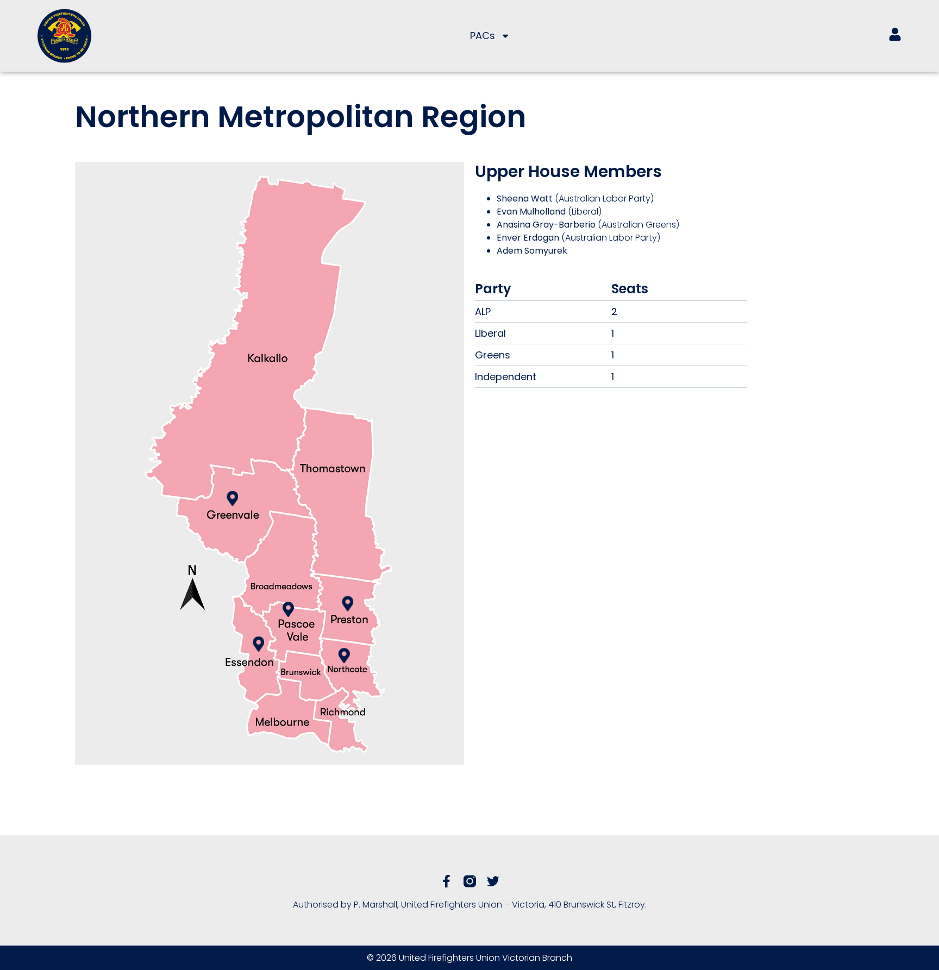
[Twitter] (493, 881)
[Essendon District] (258, 644)
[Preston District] (348, 603)
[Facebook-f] (446, 881)
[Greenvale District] (232, 498)
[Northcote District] (344, 656)
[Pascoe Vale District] (288, 609)
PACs (482, 35)
